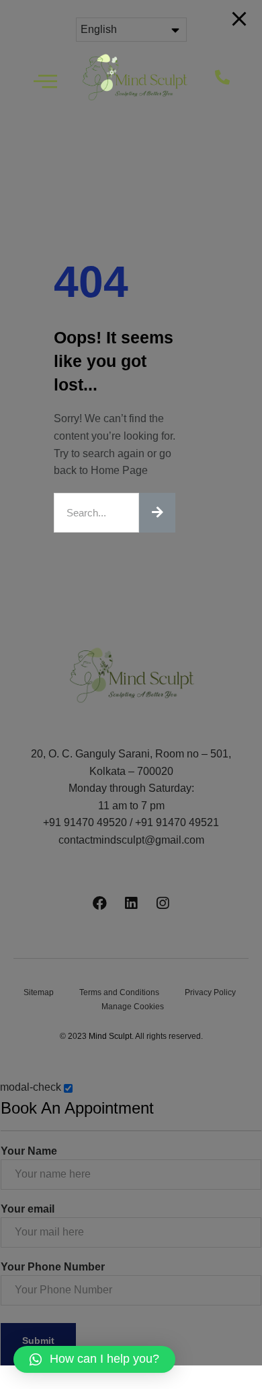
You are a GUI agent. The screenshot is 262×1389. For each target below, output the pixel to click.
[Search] (157, 513)
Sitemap (39, 992)
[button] (232, 78)
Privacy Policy (210, 992)
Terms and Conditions (119, 992)
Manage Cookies (132, 1006)
